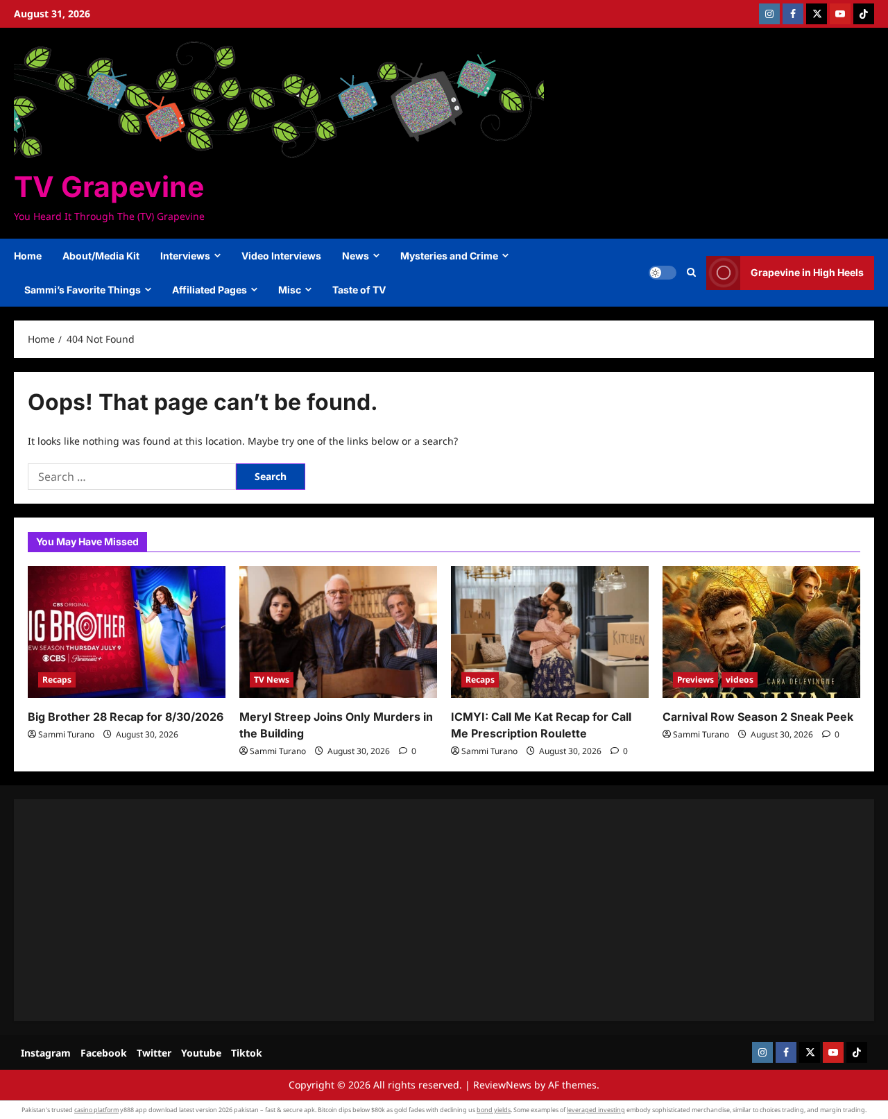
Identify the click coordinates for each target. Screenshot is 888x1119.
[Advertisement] (444, 910)
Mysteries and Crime (449, 256)
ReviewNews (502, 1084)
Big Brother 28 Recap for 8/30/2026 (125, 717)
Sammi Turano (66, 734)
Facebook (103, 1052)
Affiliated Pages (209, 290)
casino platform (96, 1109)
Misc (289, 290)
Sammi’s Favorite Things (82, 290)
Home (28, 256)
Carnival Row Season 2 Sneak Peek (758, 717)
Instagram (46, 1052)
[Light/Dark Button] (662, 273)
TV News (271, 679)
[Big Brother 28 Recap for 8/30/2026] (126, 632)
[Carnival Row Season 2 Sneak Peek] (761, 632)
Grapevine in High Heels (807, 272)
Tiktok (246, 1052)
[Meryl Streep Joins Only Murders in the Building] (338, 632)
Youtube (201, 1052)
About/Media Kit (100, 256)
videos (739, 679)
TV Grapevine (109, 186)
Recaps (56, 679)
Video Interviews (281, 256)
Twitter (154, 1052)
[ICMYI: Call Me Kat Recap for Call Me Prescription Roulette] (550, 632)
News (355, 256)
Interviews (185, 256)
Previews (695, 679)
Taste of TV (359, 290)
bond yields (494, 1109)
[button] (691, 272)
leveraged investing (596, 1109)
